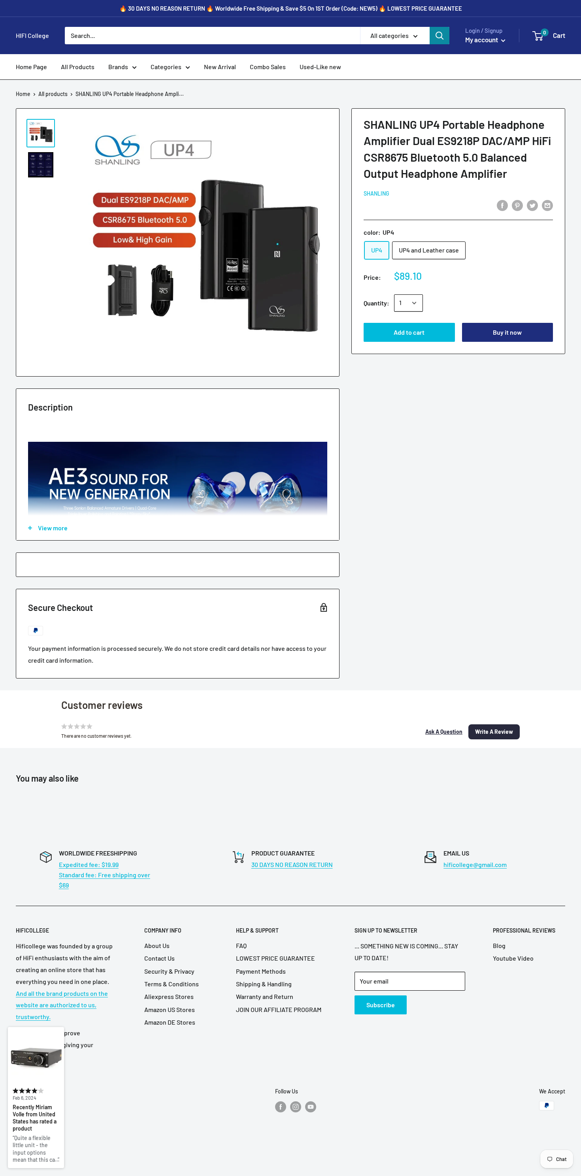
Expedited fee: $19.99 (89, 864)
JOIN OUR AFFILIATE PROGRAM (278, 1009)
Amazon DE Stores (169, 1022)
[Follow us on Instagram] (295, 1106)
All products (53, 93)
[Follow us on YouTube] (310, 1106)
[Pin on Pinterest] (517, 205)
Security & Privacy (169, 971)
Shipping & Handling (264, 984)
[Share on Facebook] (502, 205)
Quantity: (376, 303)
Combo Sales (268, 66)
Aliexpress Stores (169, 996)
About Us (157, 945)
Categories (166, 66)
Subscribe (380, 1004)
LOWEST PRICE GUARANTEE (275, 958)
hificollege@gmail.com (475, 864)
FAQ (241, 945)
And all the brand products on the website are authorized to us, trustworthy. (62, 1005)
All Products (77, 66)
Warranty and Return (264, 996)
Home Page (31, 66)
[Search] (439, 35)
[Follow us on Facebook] (280, 1106)
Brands (118, 66)
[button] (443, 731)
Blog (499, 945)
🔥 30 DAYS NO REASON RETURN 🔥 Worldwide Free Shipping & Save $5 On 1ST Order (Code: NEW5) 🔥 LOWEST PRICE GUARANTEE (290, 8)
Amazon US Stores (169, 1009)
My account (482, 39)
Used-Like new (320, 66)
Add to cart (409, 332)
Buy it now (507, 332)
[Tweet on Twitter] (532, 205)
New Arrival (220, 66)
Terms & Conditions (171, 984)
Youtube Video (513, 958)
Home (23, 93)
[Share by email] (547, 205)
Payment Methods (261, 971)
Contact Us (159, 958)
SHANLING (376, 193)
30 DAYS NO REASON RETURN (292, 864)
